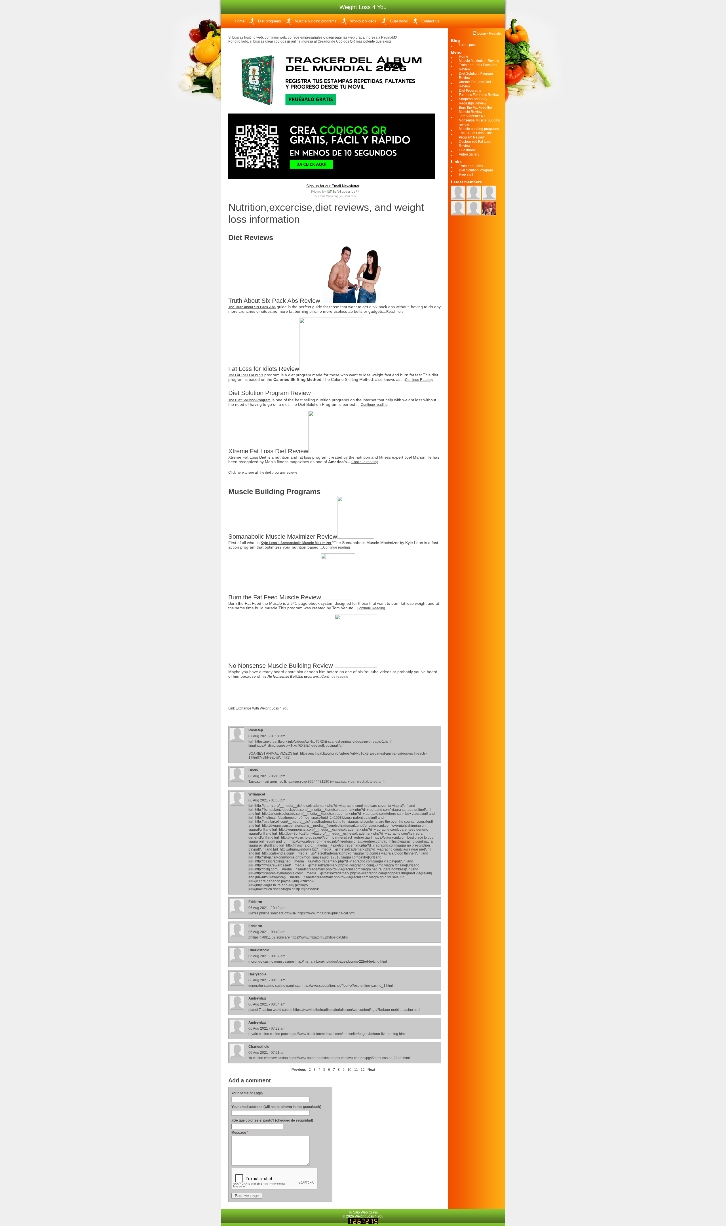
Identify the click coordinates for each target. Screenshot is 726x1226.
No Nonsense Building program (292, 677)
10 (349, 1070)
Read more (395, 312)
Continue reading (374, 405)
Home (239, 21)
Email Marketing (328, 196)
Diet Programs (470, 91)
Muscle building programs (316, 21)
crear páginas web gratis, (345, 37)
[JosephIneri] (489, 208)
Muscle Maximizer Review (479, 61)
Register (495, 33)
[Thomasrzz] (474, 208)
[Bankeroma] (458, 208)
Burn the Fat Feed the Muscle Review (475, 110)
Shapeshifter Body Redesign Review (473, 101)
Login (258, 1093)
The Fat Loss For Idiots (245, 375)
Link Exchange (239, 708)
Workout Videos (363, 21)
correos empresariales (305, 37)
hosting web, (254, 37)
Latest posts (468, 45)
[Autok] (458, 193)
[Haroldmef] (489, 193)
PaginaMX (389, 37)
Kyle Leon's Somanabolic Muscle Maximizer (296, 543)
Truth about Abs (471, 166)
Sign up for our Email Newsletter (332, 186)
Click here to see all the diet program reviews (262, 473)
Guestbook (399, 21)
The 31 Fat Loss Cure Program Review (475, 135)
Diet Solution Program (476, 170)
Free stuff (466, 175)
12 (363, 1070)
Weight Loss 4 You (274, 708)
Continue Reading (419, 380)
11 (356, 1070)
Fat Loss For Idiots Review (479, 95)
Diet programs (269, 21)
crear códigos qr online (283, 41)
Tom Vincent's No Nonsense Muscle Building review (479, 120)
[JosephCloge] (474, 193)
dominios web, (276, 37)
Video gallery (469, 154)
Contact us (430, 21)
